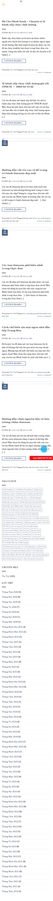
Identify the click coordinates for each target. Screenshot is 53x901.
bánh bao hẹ (21, 493)
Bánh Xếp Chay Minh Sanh (13, 506)
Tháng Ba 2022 (9, 846)
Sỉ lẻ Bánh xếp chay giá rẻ (12, 546)
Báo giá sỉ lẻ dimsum (11, 510)
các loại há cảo (8, 522)
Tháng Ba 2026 (9, 612)
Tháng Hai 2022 (9, 851)
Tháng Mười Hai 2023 (12, 742)
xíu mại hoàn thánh (18, 550)
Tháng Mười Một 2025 (12, 632)
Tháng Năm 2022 (10, 836)
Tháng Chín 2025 (10, 642)
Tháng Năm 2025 (10, 662)
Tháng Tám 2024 (10, 702)
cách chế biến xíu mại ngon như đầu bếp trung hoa (26, 373)
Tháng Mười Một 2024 (12, 687)
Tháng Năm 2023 (10, 777)
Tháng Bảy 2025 (9, 652)
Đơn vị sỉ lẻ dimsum (34, 550)
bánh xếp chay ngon (32, 506)
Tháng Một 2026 (10, 622)
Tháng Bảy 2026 (9, 597)
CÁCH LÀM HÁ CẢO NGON (26, 514)
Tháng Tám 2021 (10, 881)
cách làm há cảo (25, 518)
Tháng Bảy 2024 (9, 707)
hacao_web (27, 33)
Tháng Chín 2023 (10, 757)
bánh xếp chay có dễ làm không (28, 497)
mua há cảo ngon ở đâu (11, 534)
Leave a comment (44, 72)
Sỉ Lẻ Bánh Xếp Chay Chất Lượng (15, 542)
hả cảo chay (35, 530)
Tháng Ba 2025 (9, 667)
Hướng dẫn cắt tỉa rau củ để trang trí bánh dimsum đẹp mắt (24, 171)
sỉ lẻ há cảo (41, 546)
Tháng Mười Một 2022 (12, 806)
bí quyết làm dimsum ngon (31, 510)
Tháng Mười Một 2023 (12, 747)
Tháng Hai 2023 (9, 791)
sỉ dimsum (26, 534)
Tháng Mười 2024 (10, 692)
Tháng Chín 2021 (10, 876)
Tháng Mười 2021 (10, 871)
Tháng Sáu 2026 (9, 602)
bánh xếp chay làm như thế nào (32, 502)
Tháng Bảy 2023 (9, 767)
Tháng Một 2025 (10, 677)
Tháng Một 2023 (10, 796)
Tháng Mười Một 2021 (12, 866)
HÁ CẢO (6, 526)
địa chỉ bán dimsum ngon (12, 558)
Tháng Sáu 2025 (9, 657)
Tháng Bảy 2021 (9, 886)
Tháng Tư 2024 (9, 722)
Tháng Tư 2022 (9, 841)
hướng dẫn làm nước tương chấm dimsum (25, 468)
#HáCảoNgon (8, 489)
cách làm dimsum (9, 518)
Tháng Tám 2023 (10, 762)
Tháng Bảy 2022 (9, 826)
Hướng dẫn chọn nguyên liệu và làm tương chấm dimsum (25, 420)
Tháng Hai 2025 (9, 672)
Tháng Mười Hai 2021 (12, 861)
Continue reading (14, 61)
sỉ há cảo (36, 534)
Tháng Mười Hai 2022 (12, 802)
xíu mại (5, 550)
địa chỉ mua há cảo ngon (33, 558)
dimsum (19, 522)
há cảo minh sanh (30, 526)
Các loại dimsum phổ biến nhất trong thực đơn (22, 267)
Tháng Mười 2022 (10, 811)
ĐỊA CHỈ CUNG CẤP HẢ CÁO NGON (16, 554)
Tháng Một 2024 (10, 737)
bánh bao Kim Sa (35, 493)
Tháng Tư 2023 (9, 781)
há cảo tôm (24, 530)
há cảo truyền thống (10, 530)
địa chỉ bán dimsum (40, 554)
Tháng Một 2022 (10, 856)
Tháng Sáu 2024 (9, 712)
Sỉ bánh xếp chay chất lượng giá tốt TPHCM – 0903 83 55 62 (25, 85)
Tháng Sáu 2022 (9, 831)
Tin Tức (6, 576)
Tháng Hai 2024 (9, 732)
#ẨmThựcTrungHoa (24, 489)
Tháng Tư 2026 (9, 607)
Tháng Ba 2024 (9, 727)
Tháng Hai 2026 (9, 617)
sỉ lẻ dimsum (29, 546)
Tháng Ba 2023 (9, 787)
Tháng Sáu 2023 (9, 772)
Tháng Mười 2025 (10, 637)
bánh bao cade (8, 493)
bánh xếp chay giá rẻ (10, 502)
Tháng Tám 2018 (10, 891)
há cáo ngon (16, 526)
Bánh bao (38, 489)
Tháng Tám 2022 (10, 821)
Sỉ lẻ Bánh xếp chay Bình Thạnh (32, 538)
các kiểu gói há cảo (40, 518)
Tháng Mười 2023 (10, 752)
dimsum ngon (30, 522)
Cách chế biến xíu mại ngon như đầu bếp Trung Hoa (26, 329)
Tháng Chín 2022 (10, 816)
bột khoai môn (8, 514)
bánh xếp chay (8, 497)
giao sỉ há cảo (43, 522)
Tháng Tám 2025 (10, 647)
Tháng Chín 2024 (10, 697)
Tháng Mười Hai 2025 (12, 627)
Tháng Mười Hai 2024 (12, 682)
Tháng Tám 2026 (10, 592)
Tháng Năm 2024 (10, 717)
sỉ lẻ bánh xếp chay (10, 538)
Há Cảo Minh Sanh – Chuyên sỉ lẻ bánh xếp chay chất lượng (23, 23)
